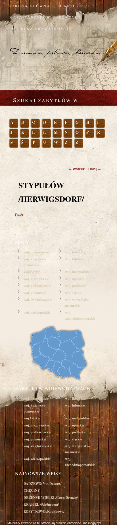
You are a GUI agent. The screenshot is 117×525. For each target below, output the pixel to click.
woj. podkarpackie (37, 285)
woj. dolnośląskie (36, 252)
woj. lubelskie (75, 252)
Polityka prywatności (39, 28)
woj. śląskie (73, 292)
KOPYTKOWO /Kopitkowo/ (44, 511)
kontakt (70, 17)
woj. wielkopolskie (37, 312)
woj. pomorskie (35, 292)
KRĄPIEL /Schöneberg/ (41, 504)
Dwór (19, 215)
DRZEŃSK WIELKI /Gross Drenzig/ (51, 497)
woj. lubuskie (75, 259)
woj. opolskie (74, 278)
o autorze (71, 5)
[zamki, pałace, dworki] (58, 47)
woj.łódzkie (32, 271)
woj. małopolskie (77, 271)
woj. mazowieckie (36, 278)
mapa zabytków (30, 17)
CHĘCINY (32, 490)
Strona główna (29, 5)
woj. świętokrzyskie (38, 299)
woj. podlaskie (75, 285)
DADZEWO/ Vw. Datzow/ (42, 483)
